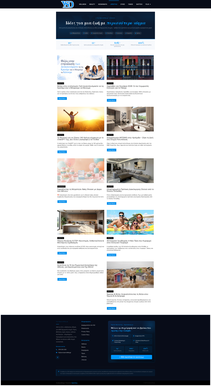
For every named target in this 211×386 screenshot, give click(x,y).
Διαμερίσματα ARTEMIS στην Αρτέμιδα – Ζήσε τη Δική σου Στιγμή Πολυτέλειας (130, 139)
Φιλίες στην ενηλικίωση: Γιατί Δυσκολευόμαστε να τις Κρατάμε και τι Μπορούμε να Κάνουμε (80, 87)
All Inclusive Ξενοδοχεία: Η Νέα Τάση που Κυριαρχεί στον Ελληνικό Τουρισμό (129, 242)
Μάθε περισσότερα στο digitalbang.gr (132, 357)
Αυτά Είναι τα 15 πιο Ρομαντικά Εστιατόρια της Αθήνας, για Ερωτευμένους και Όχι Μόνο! (77, 266)
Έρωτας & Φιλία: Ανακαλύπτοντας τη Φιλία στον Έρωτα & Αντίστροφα (127, 295)
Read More (62, 98)
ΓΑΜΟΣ (130, 4)
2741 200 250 (62, 349)
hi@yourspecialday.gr (64, 352)
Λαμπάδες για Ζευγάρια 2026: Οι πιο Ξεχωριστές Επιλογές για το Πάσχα (128, 87)
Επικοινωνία (85, 328)
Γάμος (83, 353)
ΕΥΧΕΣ (123, 4)
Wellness (84, 344)
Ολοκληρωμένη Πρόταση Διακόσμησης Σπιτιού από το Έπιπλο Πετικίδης (130, 190)
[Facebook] (57, 357)
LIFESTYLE (113, 4)
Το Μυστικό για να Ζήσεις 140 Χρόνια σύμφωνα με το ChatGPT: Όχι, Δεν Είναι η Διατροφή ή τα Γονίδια (80, 139)
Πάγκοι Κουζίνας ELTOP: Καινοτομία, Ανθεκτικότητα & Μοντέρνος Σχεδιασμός (80, 242)
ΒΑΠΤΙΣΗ (139, 4)
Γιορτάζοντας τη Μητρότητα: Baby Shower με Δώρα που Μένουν (79, 190)
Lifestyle (83, 360)
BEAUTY (92, 4)
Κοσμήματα (85, 350)
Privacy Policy (85, 331)
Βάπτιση (84, 356)
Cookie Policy (85, 335)
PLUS (147, 4)
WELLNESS (82, 4)
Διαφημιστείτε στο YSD (88, 325)
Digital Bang (74, 383)
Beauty (83, 347)
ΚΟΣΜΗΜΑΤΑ (102, 4)
